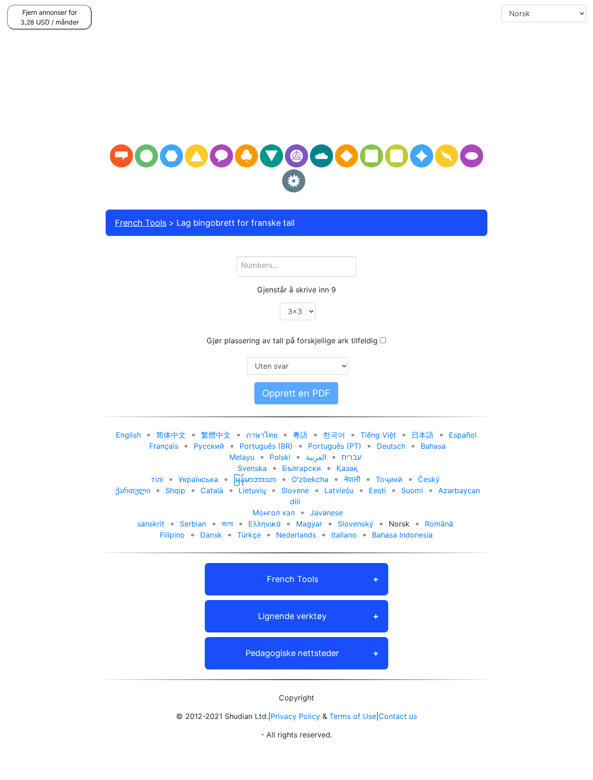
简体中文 (171, 435)
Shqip (175, 490)
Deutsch (391, 446)
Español (463, 435)
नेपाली (352, 479)
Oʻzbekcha (309, 479)
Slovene (295, 490)
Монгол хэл (273, 512)
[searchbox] (296, 265)
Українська (198, 479)
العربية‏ (316, 457)
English (128, 435)
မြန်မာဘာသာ (254, 479)
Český (429, 479)
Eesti (377, 490)
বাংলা (227, 523)
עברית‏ (351, 457)
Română (439, 523)
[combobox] (296, 266)
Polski (280, 457)
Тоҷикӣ (389, 479)
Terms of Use (352, 716)
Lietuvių (252, 490)
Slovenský (355, 523)
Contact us (398, 716)
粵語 (300, 435)
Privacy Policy (295, 716)
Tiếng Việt (378, 435)
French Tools (140, 223)
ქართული (132, 490)
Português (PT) (334, 446)
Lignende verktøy (292, 616)
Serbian (193, 523)
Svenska (252, 468)
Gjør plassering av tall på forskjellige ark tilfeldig (292, 340)
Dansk (211, 534)
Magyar (309, 523)
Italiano (344, 534)
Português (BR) (266, 446)
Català (212, 490)
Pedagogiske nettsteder (292, 653)
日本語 (422, 435)
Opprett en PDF (296, 393)
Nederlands (296, 534)
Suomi (412, 490)
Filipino (172, 534)
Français (163, 446)
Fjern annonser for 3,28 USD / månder (49, 17)
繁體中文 (216, 435)
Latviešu (338, 490)
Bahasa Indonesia (402, 534)
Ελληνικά (264, 523)
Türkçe (249, 534)
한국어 (334, 435)
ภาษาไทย (262, 435)
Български (301, 468)
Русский (209, 446)
